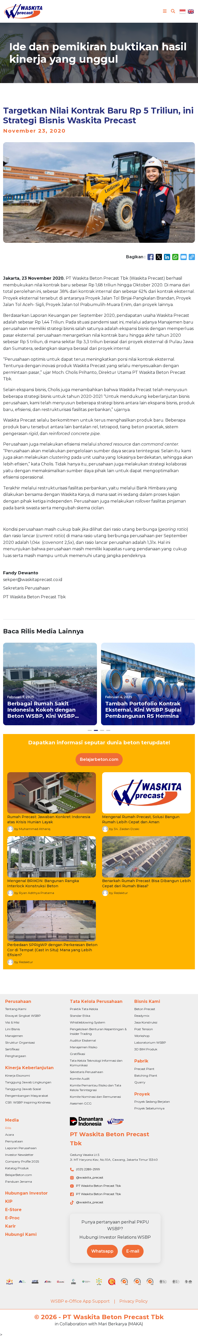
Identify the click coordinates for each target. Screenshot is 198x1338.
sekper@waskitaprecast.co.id (32, 579)
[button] (90, 730)
